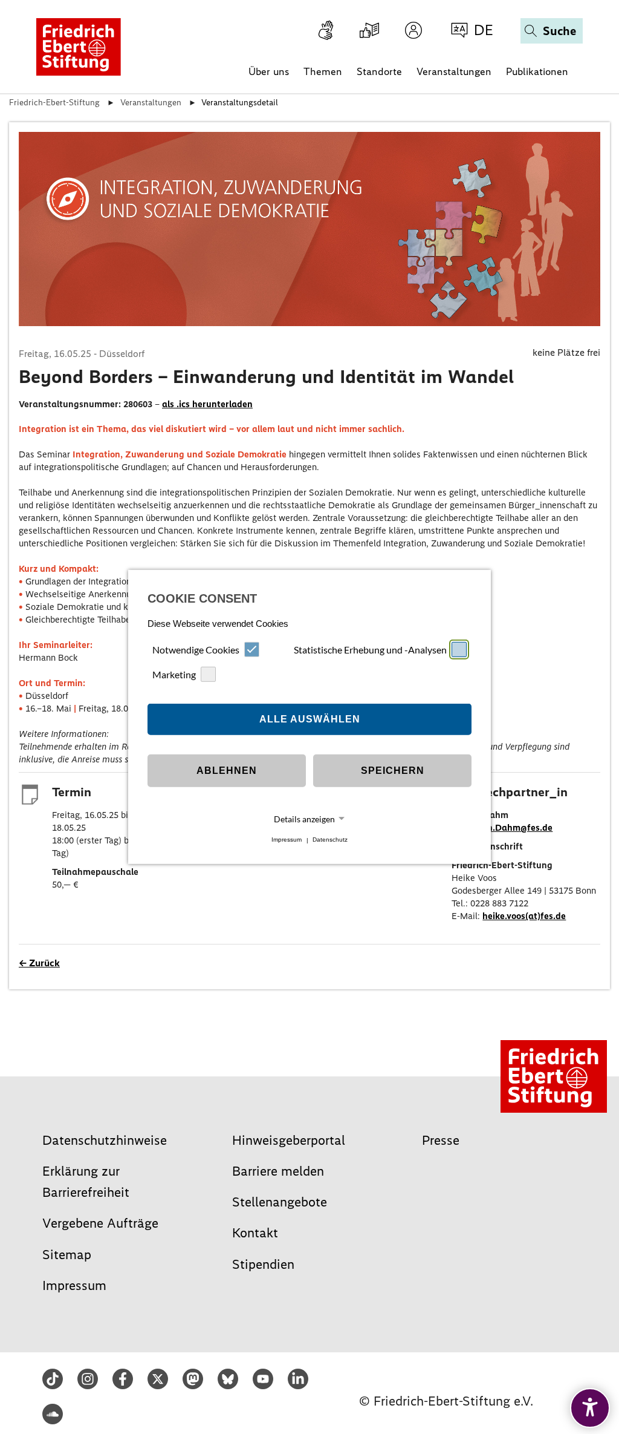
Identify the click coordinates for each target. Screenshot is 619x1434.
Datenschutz (330, 840)
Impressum (286, 840)
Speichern (392, 770)
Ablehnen (226, 770)
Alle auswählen (309, 719)
